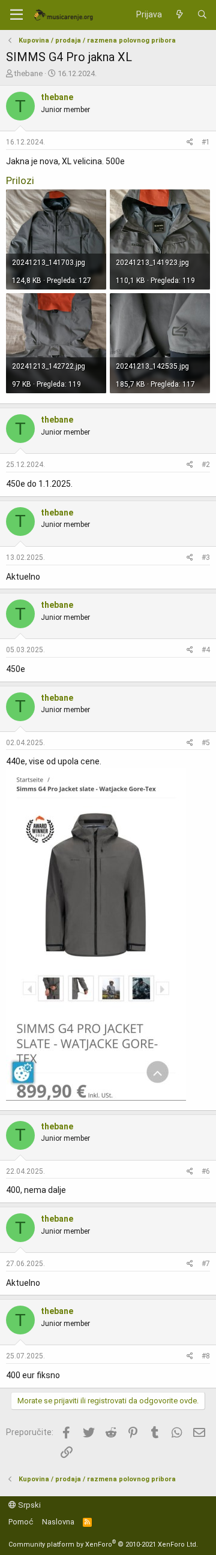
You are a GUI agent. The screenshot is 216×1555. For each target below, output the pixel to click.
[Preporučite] (189, 142)
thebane (28, 73)
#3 (206, 557)
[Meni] (16, 15)
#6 (206, 1171)
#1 (206, 142)
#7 (206, 1263)
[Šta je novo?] (179, 15)
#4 (206, 650)
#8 (206, 1356)
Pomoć (20, 1521)
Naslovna (58, 1521)
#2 (206, 464)
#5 (206, 743)
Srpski (28, 1504)
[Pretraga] (202, 15)
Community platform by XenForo (103, 1544)
